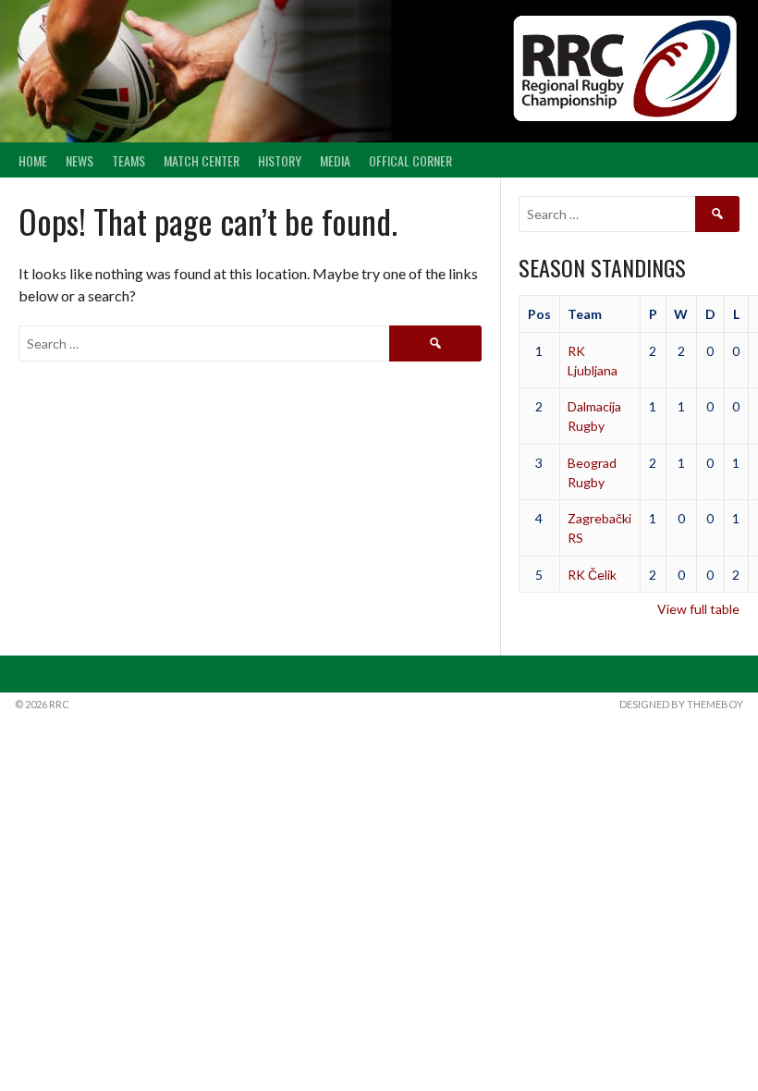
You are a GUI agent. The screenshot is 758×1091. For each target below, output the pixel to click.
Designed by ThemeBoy (681, 704)
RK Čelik (592, 574)
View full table (698, 609)
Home (32, 160)
